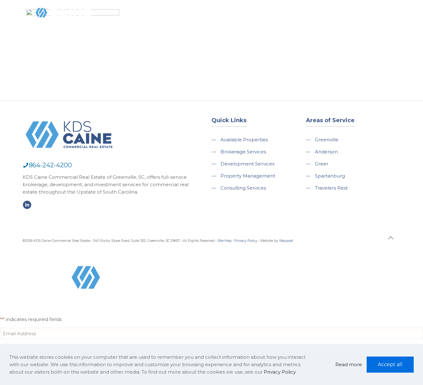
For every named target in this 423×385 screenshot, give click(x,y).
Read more (348, 364)
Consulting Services (243, 188)
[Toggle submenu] (187, 31)
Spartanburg (330, 176)
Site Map (224, 240)
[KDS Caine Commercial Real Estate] (50, 26)
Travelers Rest (331, 188)
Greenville (326, 140)
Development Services (247, 164)
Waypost (286, 240)
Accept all (390, 364)
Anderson (326, 152)
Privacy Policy (245, 240)
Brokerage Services (243, 152)
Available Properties (244, 140)
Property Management (247, 176)
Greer (321, 164)
